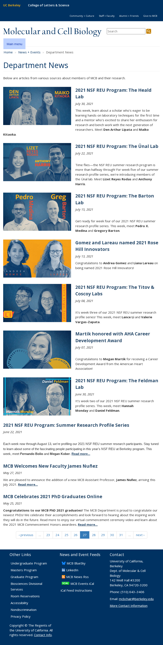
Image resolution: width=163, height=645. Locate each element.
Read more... (28, 484)
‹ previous (26, 535)
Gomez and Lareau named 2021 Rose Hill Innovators (116, 246)
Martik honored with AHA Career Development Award (112, 337)
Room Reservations (25, 596)
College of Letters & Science (48, 5)
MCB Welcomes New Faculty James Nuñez (50, 466)
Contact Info (43, 635)
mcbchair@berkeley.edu (136, 599)
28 (94, 535)
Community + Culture (82, 15)
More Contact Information (129, 605)
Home (8, 52)
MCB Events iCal (82, 583)
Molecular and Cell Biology (52, 32)
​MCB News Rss (77, 577)
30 (112, 535)
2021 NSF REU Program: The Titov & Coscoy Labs (114, 290)
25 (66, 535)
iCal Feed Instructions (76, 590)
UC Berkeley (12, 5)
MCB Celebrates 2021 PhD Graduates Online (52, 496)
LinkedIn (72, 570)
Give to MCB (150, 15)
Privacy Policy (21, 616)
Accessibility (19, 603)
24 (57, 535)
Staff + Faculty (107, 15)
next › (140, 535)
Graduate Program (24, 577)
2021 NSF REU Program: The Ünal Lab (116, 146)
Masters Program (24, 570)
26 (75, 535)
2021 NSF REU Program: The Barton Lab (114, 199)
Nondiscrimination (24, 609)
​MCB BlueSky (76, 563)
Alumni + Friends (129, 15)
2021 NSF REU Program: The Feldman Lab (116, 384)
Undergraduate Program (29, 563)
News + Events (29, 52)
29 (103, 535)
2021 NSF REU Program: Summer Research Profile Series (66, 425)
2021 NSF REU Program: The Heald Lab (113, 93)
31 (121, 535)
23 (48, 535)
